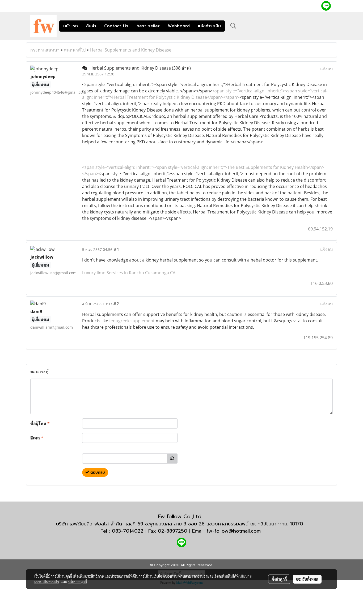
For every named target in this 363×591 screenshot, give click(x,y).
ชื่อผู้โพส (40, 423)
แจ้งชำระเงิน (209, 26)
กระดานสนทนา (45, 50)
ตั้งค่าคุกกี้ (279, 579)
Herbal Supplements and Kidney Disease (130, 50)
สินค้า (91, 26)
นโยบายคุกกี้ (77, 581)
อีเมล (36, 438)
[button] (233, 26)
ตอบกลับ (97, 472)
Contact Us (116, 26)
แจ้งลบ (326, 69)
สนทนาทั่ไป (75, 50)
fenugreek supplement (132, 321)
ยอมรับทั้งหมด (307, 579)
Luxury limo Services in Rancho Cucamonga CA (128, 273)
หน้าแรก (70, 26)
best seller (148, 26)
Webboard (179, 26)
